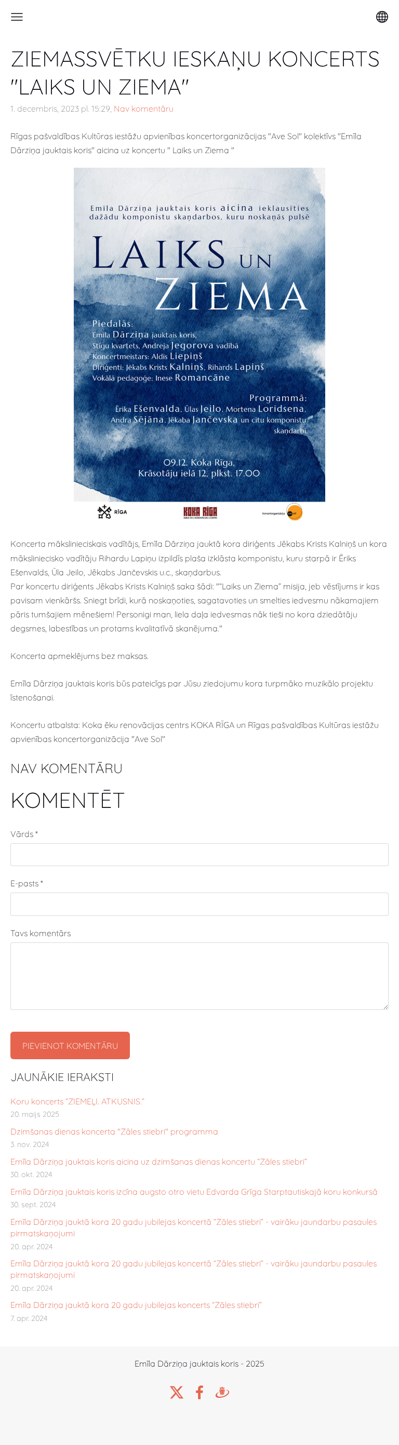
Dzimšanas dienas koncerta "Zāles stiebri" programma (114, 1131)
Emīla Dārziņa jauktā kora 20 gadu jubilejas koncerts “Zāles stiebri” (136, 1305)
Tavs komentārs (40, 933)
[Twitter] (176, 1392)
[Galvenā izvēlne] (17, 17)
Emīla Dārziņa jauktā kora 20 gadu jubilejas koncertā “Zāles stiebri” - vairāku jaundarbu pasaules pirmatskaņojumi (193, 1227)
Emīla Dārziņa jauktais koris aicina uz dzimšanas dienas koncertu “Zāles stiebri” (158, 1161)
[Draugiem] (222, 1392)
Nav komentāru (144, 108)
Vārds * (24, 834)
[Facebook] (199, 1392)
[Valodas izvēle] (382, 17)
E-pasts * (26, 883)
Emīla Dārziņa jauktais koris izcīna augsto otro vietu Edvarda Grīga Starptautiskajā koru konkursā (194, 1191)
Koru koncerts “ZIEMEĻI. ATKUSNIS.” (77, 1101)
